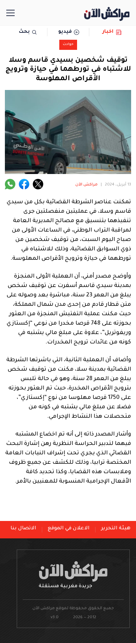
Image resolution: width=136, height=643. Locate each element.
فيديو (65, 32)
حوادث (68, 44)
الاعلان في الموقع (69, 528)
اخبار (108, 32)
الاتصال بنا (23, 528)
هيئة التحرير (115, 528)
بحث (24, 32)
